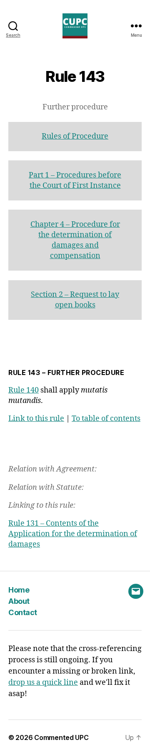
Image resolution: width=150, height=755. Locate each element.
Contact (22, 612)
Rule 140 (23, 390)
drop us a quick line (43, 682)
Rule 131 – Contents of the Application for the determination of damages (72, 534)
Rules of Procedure (75, 136)
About (19, 601)
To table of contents (106, 418)
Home (18, 589)
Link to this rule (36, 418)
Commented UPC (61, 737)
